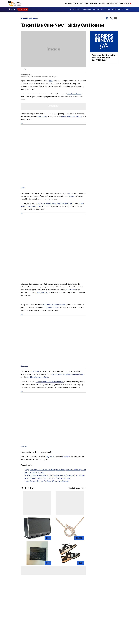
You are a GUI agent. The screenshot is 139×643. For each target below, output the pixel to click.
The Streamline (87, 9)
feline (50, 80)
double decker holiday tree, (46, 203)
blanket (71, 196)
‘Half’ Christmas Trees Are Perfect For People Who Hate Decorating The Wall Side (55, 475)
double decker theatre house (71, 116)
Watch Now (124, 3)
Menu (67, 3)
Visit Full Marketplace (77, 488)
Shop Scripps (112, 3)
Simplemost (50, 456)
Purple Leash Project (51, 307)
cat (69, 193)
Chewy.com (24, 366)
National (84, 3)
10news (15, 9)
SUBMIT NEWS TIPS (117, 9)
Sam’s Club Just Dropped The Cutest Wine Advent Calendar (46, 481)
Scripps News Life (29, 18)
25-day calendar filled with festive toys (49, 381)
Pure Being (35, 371)
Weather (93, 3)
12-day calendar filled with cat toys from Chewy (67, 374)
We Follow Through (75, 9)
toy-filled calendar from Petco (37, 377)
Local (76, 3)
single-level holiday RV (65, 203)
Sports (102, 3)
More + (128, 9)
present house (42, 116)
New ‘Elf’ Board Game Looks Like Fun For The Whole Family (48, 478)
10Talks (108, 9)
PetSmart (44, 292)
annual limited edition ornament (54, 304)
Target (28, 69)
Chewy (37, 292)
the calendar (70, 289)
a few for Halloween (74, 94)
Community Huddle (98, 9)
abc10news (10, 9)
